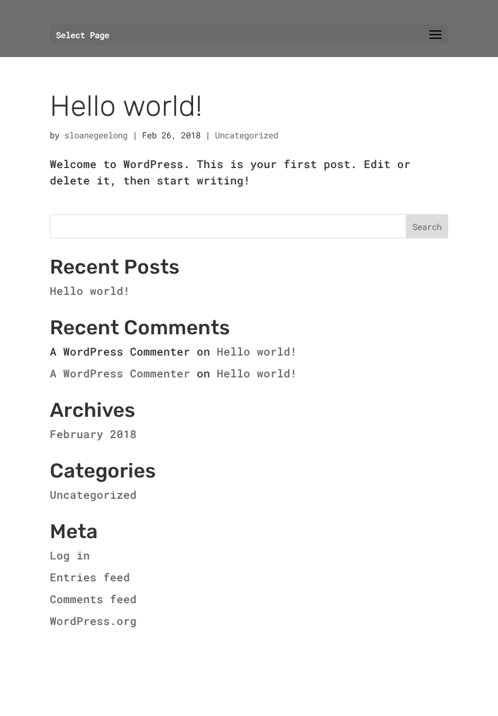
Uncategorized (246, 135)
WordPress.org (93, 620)
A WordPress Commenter (120, 373)
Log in (70, 555)
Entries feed (90, 577)
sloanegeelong (96, 135)
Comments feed (93, 599)
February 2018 (93, 434)
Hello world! (126, 106)
